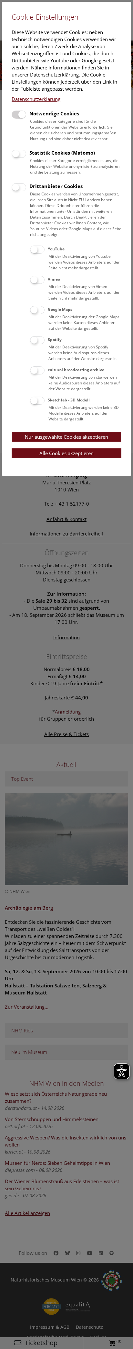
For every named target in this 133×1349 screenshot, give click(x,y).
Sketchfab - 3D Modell (69, 400)
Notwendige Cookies (54, 113)
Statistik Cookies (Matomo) (62, 152)
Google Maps (60, 309)
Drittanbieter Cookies (56, 186)
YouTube (56, 249)
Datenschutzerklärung (36, 99)
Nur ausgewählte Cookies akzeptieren (66, 437)
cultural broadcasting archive (76, 370)
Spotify (55, 339)
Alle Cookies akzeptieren (66, 453)
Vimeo (54, 279)
